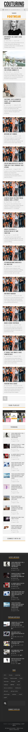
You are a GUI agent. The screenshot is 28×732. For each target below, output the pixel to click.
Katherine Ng (15, 439)
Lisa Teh (14, 626)
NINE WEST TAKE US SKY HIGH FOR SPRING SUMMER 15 (13, 69)
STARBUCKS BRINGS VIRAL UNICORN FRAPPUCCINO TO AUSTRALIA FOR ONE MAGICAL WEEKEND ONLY (16, 487)
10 (21, 655)
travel (20, 694)
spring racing (14, 691)
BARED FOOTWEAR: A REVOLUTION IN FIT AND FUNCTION (11, 231)
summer (14, 694)
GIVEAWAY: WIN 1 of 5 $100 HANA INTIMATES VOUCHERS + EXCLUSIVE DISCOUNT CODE (17, 624)
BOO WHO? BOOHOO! (10, 294)
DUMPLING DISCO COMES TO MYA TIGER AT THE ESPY (17, 518)
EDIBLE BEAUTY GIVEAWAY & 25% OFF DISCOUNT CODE (17, 642)
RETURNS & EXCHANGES (10, 728)
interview (6, 681)
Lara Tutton (15, 661)
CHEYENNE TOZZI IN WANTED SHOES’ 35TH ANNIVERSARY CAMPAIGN (12, 101)
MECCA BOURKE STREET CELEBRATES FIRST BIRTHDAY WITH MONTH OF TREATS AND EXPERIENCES (17, 508)
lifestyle (13, 681)
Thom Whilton (9, 356)
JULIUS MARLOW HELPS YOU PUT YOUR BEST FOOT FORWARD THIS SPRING (13, 165)
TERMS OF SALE (19, 728)
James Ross (8, 235)
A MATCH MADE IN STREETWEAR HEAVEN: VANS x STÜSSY (13, 199)
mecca (18, 684)
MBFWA (12, 684)
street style (7, 694)
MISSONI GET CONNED (10, 134)
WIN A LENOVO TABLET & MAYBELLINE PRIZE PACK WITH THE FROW (17, 633)
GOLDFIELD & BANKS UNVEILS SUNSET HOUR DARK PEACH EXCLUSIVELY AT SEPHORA (16, 527)
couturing (17, 675)
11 (12, 628)
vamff (5, 697)
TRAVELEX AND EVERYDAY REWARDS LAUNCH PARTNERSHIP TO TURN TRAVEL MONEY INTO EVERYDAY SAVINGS (17, 476)
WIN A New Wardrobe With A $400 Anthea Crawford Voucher (17, 659)
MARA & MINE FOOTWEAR (11, 323)
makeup (6, 684)
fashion (6, 678)
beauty (10, 675)
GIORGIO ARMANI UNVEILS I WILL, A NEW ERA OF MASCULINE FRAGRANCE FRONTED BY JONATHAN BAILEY (17, 435)
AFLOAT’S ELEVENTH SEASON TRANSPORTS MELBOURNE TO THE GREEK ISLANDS (17, 498)
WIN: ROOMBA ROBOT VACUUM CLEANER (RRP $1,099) (17, 651)
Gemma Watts (9, 40)
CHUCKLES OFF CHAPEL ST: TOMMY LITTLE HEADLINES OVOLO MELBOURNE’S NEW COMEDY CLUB (17, 446)
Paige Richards (9, 136)
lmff (19, 681)
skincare (6, 691)
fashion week (13, 678)
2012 (5, 675)
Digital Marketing (16, 724)
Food (21, 678)
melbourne (18, 688)
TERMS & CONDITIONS (14, 729)
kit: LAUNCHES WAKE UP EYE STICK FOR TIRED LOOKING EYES (17, 455)
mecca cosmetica (8, 688)
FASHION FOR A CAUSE (10, 384)
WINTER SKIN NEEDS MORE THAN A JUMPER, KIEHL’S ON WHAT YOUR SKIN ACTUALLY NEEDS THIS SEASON (17, 465)
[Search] (25, 9)
